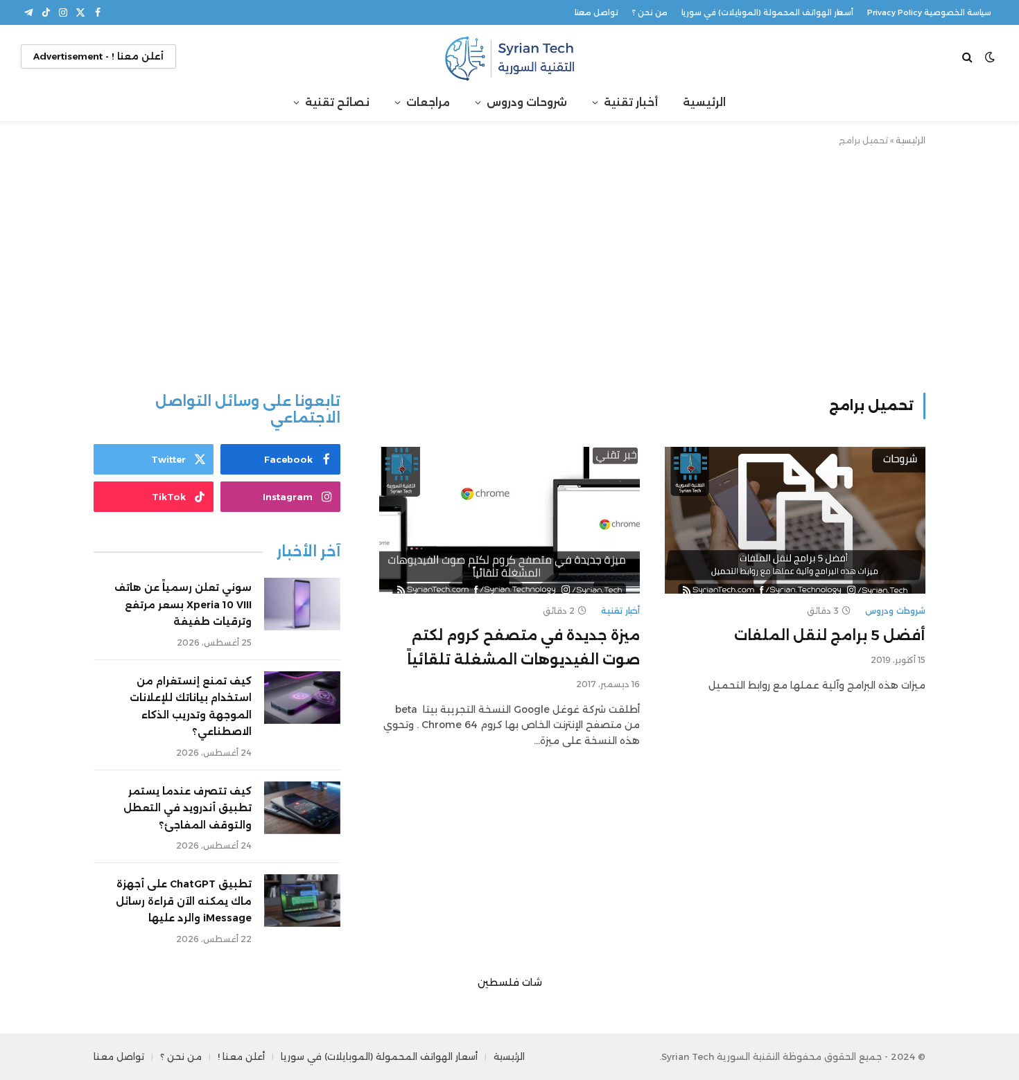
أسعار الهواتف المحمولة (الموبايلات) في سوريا (767, 12)
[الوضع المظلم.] (990, 56)
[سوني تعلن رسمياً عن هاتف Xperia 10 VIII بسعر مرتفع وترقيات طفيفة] (302, 604)
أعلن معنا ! (241, 1056)
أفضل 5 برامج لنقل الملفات (829, 635)
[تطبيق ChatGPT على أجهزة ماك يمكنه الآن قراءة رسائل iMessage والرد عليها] (302, 900)
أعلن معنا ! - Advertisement (98, 56)
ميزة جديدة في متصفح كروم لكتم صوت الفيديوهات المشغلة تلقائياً (523, 647)
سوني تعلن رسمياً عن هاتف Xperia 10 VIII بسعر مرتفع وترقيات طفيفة (183, 604)
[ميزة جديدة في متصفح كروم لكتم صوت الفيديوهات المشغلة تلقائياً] (509, 520)
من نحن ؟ (650, 12)
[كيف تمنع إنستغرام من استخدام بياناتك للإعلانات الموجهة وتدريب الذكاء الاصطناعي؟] (302, 697)
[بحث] (968, 56)
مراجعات (428, 102)
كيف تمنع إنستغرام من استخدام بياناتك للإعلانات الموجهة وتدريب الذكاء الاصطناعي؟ (191, 706)
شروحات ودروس (527, 102)
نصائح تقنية (337, 102)
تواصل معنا (596, 12)
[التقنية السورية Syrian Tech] (509, 56)
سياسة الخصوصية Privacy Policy (929, 12)
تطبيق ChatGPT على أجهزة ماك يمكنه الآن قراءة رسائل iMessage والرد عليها (184, 901)
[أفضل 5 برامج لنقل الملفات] (795, 520)
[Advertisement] (509, 267)
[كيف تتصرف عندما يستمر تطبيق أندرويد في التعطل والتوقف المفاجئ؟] (302, 807)
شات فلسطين (510, 982)
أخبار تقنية (631, 102)
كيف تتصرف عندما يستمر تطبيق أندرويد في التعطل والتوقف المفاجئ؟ (187, 808)
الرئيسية (704, 102)
